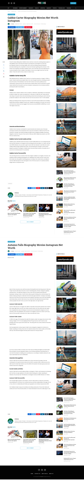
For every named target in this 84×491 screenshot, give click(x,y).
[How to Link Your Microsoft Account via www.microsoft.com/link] (66, 143)
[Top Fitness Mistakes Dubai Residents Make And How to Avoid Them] (66, 110)
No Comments (37, 23)
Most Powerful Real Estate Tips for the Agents (14, 214)
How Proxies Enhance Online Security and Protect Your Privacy (65, 162)
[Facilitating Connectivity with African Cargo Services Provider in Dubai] (59, 225)
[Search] (75, 8)
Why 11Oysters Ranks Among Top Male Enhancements (65, 64)
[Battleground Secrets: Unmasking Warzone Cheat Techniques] (46, 208)
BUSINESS (15, 8)
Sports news (60, 127)
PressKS (41, 476)
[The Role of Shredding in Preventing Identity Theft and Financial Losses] (66, 77)
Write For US (45, 473)
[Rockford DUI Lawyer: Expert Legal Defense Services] (59, 232)
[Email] (4, 77)
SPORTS (55, 8)
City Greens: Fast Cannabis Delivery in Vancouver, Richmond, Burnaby (29, 214)
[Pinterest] (4, 74)
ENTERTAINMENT (23, 8)
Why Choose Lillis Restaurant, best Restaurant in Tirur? (66, 97)
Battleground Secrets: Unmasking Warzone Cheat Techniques (45, 214)
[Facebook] (4, 65)
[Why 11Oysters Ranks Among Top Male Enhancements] (66, 61)
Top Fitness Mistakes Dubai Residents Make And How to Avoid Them (65, 113)
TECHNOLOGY (62, 8)
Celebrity (10, 183)
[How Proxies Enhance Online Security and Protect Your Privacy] (66, 160)
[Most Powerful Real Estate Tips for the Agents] (15, 208)
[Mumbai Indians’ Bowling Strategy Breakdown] (66, 127)
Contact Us (37, 473)
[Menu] (8, 8)
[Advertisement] (30, 116)
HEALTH (37, 8)
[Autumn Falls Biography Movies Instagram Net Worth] (30, 272)
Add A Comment (30, 221)
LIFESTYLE (42, 8)
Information (60, 76)
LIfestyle (59, 42)
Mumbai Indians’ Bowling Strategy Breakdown (64, 130)
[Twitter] (4, 68)
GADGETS (31, 8)
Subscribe (73, 3)
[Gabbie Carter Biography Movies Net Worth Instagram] (30, 44)
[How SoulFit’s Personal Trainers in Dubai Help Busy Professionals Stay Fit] (59, 172)
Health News (60, 61)
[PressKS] (42, 3)
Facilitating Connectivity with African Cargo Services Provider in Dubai (70, 225)
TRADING (69, 8)
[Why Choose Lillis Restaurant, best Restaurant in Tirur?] (66, 94)
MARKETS (49, 8)
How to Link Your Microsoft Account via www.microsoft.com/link (65, 146)
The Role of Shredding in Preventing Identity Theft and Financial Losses (66, 80)
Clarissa (12, 23)
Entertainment (11, 14)
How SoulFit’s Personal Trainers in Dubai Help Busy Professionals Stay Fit (65, 46)
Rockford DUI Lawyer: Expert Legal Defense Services (70, 232)
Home (32, 473)
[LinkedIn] (4, 71)
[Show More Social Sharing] (34, 27)
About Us (51, 473)
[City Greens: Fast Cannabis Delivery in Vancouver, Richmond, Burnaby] (30, 208)
